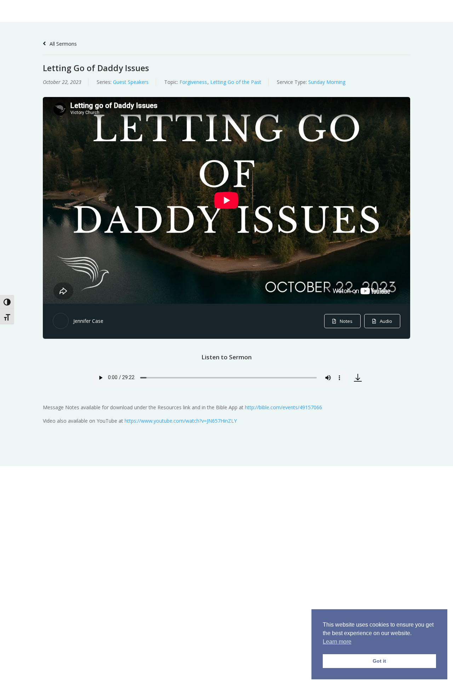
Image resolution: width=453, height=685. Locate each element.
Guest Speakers (131, 82)
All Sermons (62, 43)
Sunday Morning (326, 82)
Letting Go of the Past (235, 82)
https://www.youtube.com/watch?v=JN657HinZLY (181, 420)
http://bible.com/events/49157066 (283, 407)
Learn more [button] (337, 642)
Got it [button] (379, 661)
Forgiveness (193, 82)
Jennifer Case (88, 321)
